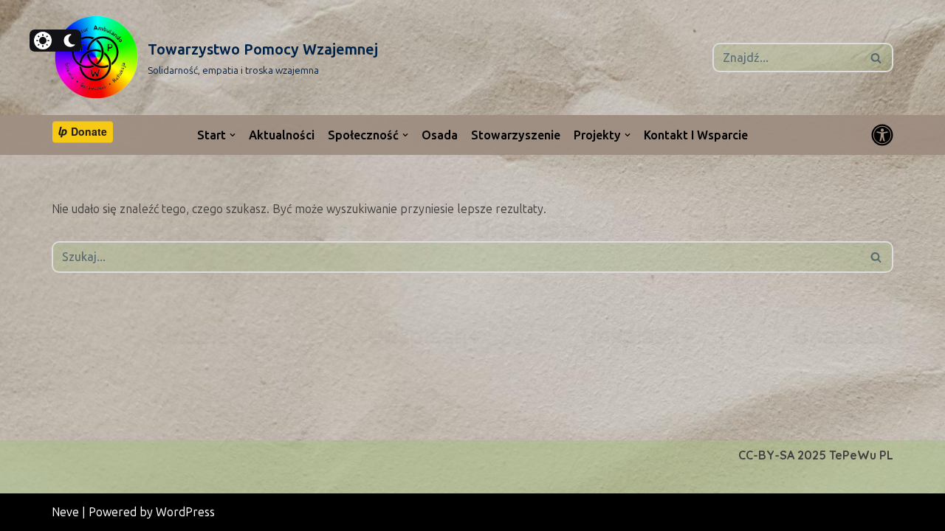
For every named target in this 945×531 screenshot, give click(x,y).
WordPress (185, 512)
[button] (233, 135)
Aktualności (282, 135)
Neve (65, 512)
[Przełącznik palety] (882, 135)
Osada (440, 135)
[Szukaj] (876, 57)
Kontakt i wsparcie (696, 135)
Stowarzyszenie (515, 135)
